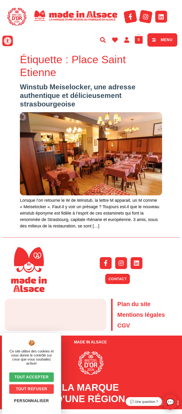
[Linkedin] (161, 17)
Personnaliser (31, 401)
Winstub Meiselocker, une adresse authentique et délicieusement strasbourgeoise (78, 95)
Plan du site (133, 304)
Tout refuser (31, 389)
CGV (123, 325)
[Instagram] (146, 17)
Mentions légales (141, 314)
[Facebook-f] (130, 17)
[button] (7, 41)
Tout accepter (31, 377)
